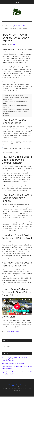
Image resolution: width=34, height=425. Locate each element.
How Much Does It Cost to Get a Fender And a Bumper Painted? (15, 98)
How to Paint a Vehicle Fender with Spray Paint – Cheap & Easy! (16, 112)
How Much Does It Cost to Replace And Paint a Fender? (15, 102)
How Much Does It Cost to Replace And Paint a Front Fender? (15, 106)
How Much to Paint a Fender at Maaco (13, 95)
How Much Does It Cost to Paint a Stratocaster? (16, 109)
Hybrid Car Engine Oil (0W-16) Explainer (13, 363)
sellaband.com (10, 387)
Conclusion (6, 115)
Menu (17, 2)
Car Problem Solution (13, 331)
